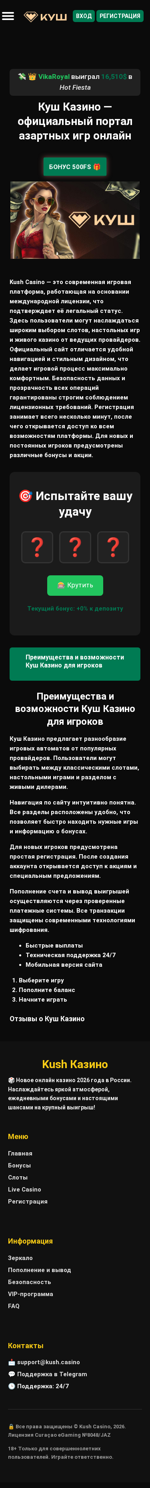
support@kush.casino (48, 1362)
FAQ (14, 1306)
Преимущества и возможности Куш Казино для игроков (75, 661)
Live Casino (24, 1189)
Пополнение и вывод (39, 1270)
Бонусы (19, 1165)
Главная (20, 1153)
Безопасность (29, 1282)
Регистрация (120, 16)
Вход (84, 16)
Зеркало (20, 1258)
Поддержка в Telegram (52, 1374)
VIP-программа (30, 1294)
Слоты (18, 1177)
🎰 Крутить (75, 585)
